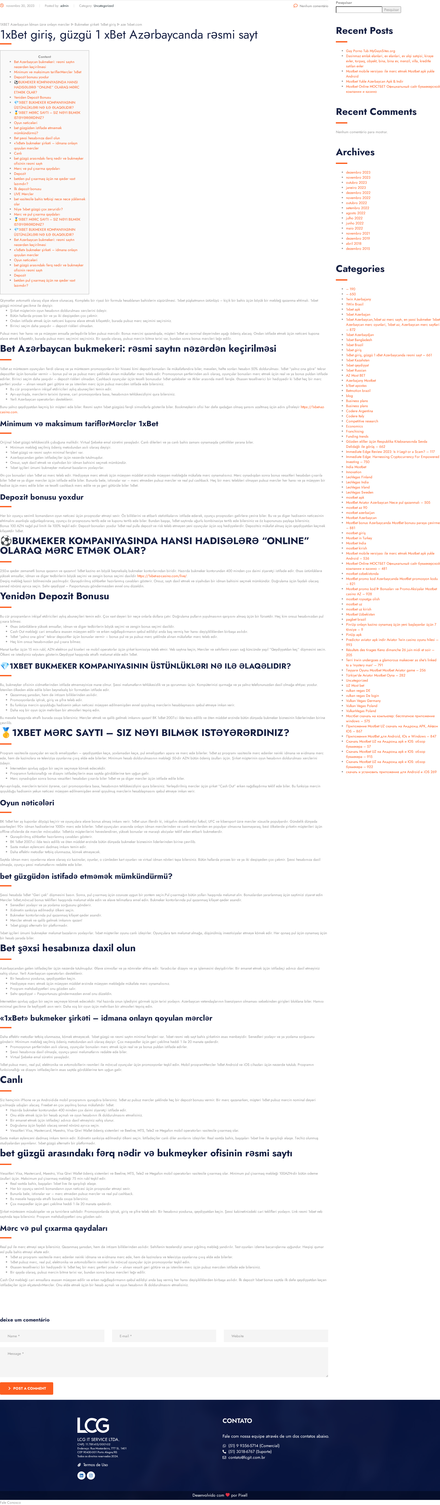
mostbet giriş (356, 532)
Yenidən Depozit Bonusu (32, 97)
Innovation (353, 471)
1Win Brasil (354, 304)
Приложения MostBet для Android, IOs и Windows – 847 (391, 736)
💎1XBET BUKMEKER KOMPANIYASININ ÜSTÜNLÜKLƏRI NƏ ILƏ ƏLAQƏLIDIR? (44, 105)
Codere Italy (355, 416)
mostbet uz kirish (358, 609)
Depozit (20, 173)
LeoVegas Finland (359, 477)
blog (349, 395)
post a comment (29, 1388)
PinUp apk (354, 634)
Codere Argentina (359, 410)
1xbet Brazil (354, 344)
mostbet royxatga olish (363, 599)
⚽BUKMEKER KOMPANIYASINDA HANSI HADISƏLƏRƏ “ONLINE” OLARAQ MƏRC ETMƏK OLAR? (46, 87)
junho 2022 (355, 223)
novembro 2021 (358, 233)
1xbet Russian (356, 370)
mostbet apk (355, 497)
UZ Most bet (355, 685)
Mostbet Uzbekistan (360, 614)
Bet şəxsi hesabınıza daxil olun (37, 138)
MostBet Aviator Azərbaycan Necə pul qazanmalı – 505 (388, 502)
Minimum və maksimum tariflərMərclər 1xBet (47, 71)
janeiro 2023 (356, 187)
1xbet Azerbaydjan (360, 334)
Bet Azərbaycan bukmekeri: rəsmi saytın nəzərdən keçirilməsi (44, 64)
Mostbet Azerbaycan (361, 517)
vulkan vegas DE (358, 690)
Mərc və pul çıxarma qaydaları (37, 168)
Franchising (355, 431)
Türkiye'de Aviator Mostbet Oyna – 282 (375, 675)
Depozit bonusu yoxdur (31, 77)
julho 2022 (354, 218)
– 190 (350, 288)
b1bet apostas (356, 385)
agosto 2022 (355, 213)
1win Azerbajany (358, 299)
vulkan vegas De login (362, 695)
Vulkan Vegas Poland (361, 705)
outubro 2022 (356, 202)
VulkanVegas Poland (361, 710)
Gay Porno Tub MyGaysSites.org (370, 50)
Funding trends (357, 436)
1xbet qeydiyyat (357, 365)
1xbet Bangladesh (359, 339)
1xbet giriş (354, 349)
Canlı (18, 153)
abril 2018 (354, 243)
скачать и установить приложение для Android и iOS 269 (391, 771)
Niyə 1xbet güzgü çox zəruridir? (38, 209)
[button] (220, 1502)
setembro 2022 (357, 207)
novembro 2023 (358, 177)
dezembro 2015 (358, 248)
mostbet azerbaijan (360, 512)
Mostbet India (356, 543)
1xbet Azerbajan (358, 314)
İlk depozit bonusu (27, 188)
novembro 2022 (358, 197)
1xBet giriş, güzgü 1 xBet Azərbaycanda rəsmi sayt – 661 (389, 355)
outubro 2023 (356, 182)
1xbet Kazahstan (357, 360)
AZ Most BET (355, 375)
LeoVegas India (357, 482)
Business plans (357, 400)
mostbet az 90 (356, 507)
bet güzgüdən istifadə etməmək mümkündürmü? (38, 130)
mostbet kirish (356, 548)
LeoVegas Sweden (359, 492)
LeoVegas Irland (358, 487)
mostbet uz (354, 604)
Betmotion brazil (358, 390)
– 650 (351, 294)
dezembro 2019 (358, 238)
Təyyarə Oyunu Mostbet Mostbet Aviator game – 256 (386, 670)
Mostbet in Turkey (359, 538)
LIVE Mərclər (24, 193)
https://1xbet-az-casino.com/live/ (161, 575)
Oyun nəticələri (25, 122)
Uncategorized (357, 680)
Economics (354, 426)
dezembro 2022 (358, 192)
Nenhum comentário (314, 6)
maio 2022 (354, 228)
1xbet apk (353, 309)
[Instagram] (91, 1475)
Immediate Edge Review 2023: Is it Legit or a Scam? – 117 (390, 451)
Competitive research (362, 421)
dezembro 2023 (358, 172)
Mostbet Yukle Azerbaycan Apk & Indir (374, 81)
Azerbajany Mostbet (361, 380)
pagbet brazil (356, 619)
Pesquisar (344, 2)
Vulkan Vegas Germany (363, 700)
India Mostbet (356, 466)
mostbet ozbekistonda (362, 573)
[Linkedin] (81, 1475)
